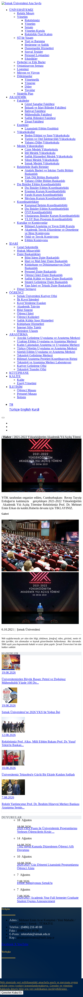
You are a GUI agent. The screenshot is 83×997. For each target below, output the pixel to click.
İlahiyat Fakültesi (35, 111)
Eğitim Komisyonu (36, 240)
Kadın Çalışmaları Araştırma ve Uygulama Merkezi (48, 344)
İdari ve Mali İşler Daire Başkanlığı (46, 261)
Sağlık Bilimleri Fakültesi (40, 118)
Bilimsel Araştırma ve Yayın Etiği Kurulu (50, 226)
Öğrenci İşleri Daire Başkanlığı (44, 275)
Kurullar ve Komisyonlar (32, 222)
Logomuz (23, 69)
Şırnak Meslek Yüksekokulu (42, 163)
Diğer (28, 86)
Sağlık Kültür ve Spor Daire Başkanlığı (49, 278)
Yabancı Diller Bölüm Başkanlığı (45, 180)
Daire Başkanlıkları (29, 254)
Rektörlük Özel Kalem (38, 34)
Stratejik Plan (25, 93)
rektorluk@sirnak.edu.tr (35, 934)
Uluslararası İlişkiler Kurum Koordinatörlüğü (52, 215)
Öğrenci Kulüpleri (28, 317)
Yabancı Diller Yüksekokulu (42, 142)
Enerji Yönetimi (26, 383)
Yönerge (30, 83)
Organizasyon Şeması (30, 65)
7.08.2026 (8, 797)
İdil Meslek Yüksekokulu (40, 153)
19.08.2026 (9, 672)
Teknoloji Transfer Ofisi (31, 369)
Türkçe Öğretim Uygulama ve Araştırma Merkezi (47, 348)
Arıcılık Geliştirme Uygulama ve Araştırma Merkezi (48, 338)
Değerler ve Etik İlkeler (31, 62)
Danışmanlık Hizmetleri (39, 48)
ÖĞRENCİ (16, 292)
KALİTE (15, 376)
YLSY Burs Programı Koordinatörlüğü (48, 219)
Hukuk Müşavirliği (28, 250)
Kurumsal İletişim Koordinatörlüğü (46, 205)
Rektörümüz (32, 20)
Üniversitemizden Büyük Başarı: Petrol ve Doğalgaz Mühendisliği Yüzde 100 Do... (34, 680)
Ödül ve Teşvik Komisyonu (41, 236)
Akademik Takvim (28, 306)
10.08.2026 (9, 768)
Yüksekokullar (26, 132)
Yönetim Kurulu (35, 30)
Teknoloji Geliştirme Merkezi (35, 355)
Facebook (8, 944)
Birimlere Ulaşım (27, 331)
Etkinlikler (31, 58)
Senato (29, 27)
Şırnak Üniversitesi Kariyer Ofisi (37, 296)
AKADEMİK (17, 97)
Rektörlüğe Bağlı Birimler (33, 166)
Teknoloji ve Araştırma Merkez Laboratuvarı (44, 362)
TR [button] (11, 404)
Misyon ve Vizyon (28, 72)
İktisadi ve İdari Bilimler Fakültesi (45, 107)
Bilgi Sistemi (25, 310)
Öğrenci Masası (26, 390)
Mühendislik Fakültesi (38, 114)
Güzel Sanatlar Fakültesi (39, 104)
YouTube (22, 944)
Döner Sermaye (26, 289)
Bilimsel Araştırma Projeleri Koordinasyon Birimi (47, 358)
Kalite (20, 379)
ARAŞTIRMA (18, 334)
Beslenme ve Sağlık (37, 44)
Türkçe (14, 409)
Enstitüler (23, 125)
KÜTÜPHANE (19, 372)
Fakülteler (23, 100)
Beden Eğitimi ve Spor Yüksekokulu (47, 135)
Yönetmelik (32, 79)
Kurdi (35, 409)
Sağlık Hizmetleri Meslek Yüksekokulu (49, 156)
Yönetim (22, 16)
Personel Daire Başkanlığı (40, 271)
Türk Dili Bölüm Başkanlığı (42, 177)
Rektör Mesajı (25, 13)
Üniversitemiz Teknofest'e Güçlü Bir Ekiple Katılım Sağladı (38, 774)
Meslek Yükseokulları (30, 146)
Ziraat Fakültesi (34, 121)
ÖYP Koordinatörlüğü (38, 212)
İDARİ (13, 243)
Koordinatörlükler (28, 201)
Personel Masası (27, 393)
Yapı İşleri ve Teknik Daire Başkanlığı (48, 285)
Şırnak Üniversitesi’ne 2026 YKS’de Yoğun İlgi (31, 712)
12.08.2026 (9, 735)
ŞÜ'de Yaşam (25, 37)
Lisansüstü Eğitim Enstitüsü (41, 128)
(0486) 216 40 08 (31, 927)
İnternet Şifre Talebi (29, 327)
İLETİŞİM (15, 386)
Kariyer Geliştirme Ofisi (31, 365)
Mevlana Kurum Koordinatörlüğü (45, 198)
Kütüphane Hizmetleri (30, 324)
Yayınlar (30, 90)
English (25, 409)
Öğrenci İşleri (25, 313)
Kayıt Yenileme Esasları (31, 303)
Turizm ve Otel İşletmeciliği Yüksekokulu (50, 139)
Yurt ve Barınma (35, 41)
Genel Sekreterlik (27, 247)
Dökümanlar (24, 76)
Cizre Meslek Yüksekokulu (41, 149)
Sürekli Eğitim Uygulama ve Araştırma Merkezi (46, 351)
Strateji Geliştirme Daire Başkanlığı (46, 282)
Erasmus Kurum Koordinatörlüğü (45, 191)
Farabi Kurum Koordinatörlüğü (44, 194)
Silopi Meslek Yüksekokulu (41, 160)
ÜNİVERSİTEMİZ (21, 9)
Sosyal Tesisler (34, 51)
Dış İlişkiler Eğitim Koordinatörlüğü (39, 184)
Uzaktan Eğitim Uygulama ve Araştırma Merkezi (47, 341)
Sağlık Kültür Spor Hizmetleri (35, 320)
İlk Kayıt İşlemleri (28, 299)
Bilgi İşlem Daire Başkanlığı (42, 257)
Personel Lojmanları (37, 55)
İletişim (21, 397)
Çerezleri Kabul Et (12, 992)
